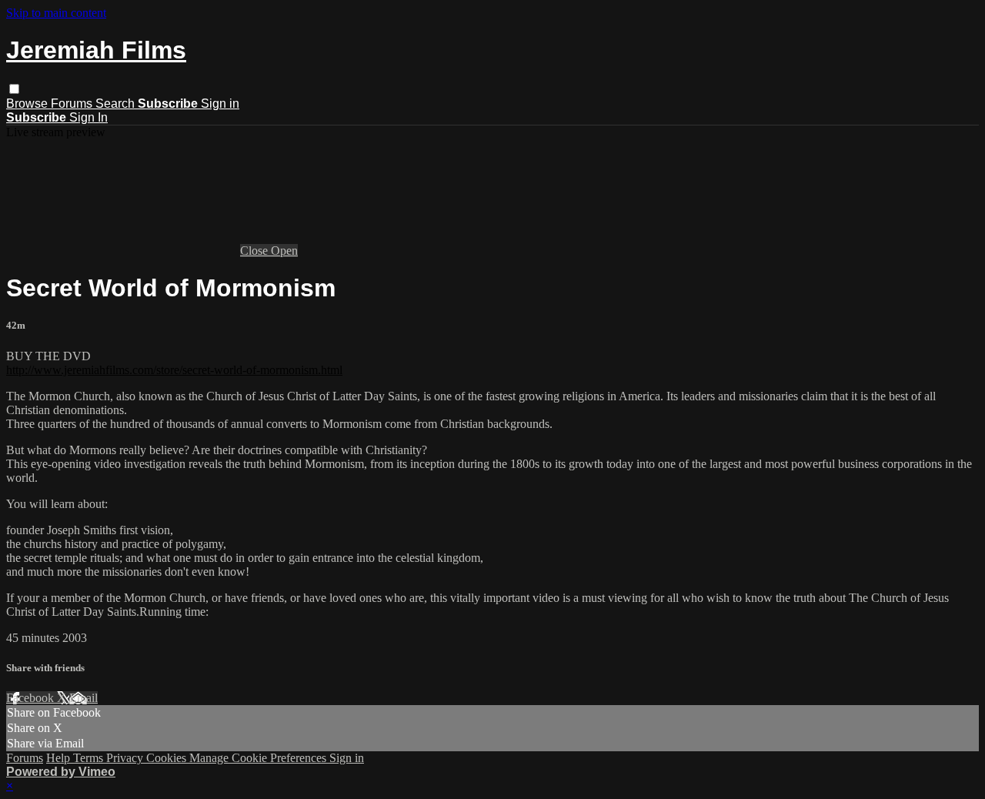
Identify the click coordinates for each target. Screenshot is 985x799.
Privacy (126, 757)
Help (59, 757)
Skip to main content (56, 12)
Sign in (220, 103)
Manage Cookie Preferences (259, 757)
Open (284, 250)
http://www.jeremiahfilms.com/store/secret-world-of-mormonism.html (174, 369)
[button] (14, 89)
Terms (89, 757)
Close (255, 250)
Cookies (167, 757)
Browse (28, 103)
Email (83, 697)
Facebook (31, 697)
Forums (73, 103)
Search (116, 103)
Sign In (88, 117)
